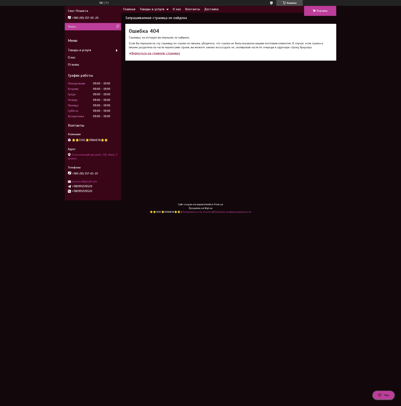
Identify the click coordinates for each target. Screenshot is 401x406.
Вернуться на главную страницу (155, 53)
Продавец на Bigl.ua (200, 208)
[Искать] (117, 26)
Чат (386, 395)
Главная (129, 9)
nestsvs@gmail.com (84, 181)
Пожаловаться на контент (197, 211)
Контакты (192, 9)
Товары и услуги (152, 9)
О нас (177, 9)
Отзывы (73, 64)
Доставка (211, 9)
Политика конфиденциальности (232, 211)
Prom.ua (218, 204)
